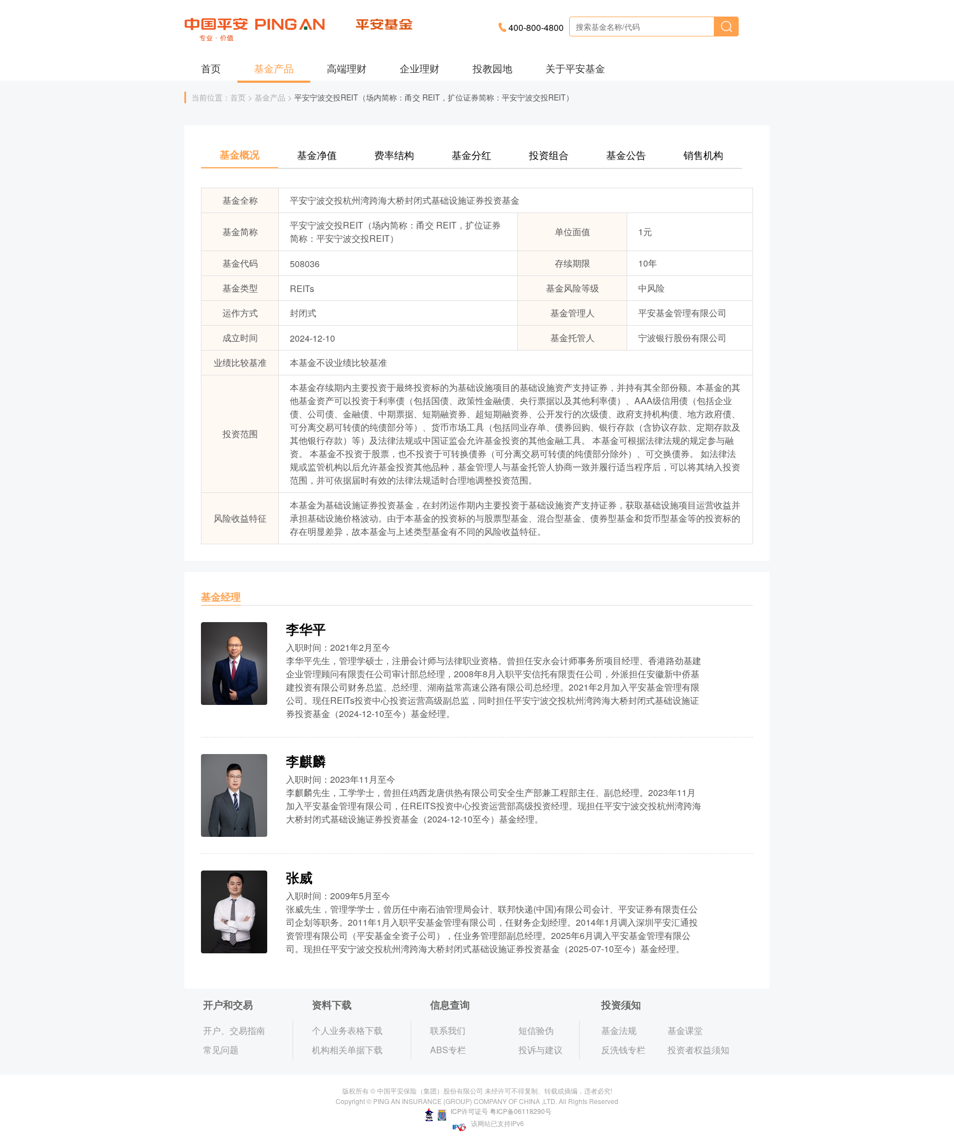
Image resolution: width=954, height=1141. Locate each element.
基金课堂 (685, 1030)
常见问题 (221, 1049)
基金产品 (274, 68)
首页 (211, 68)
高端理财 (347, 68)
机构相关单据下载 (347, 1049)
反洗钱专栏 (623, 1049)
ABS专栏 (448, 1049)
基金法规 (619, 1030)
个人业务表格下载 (347, 1030)
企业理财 (419, 68)
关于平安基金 (575, 68)
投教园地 (492, 68)
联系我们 (447, 1030)
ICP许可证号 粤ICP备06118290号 (500, 1111)
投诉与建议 (540, 1049)
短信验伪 (536, 1030)
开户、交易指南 (234, 1030)
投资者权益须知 (698, 1049)
